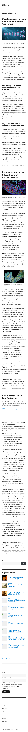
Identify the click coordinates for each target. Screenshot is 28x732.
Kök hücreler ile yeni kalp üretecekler (12, 397)
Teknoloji (4, 708)
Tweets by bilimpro (7, 658)
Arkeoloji (4, 721)
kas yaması (22, 165)
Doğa (3, 711)
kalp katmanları (5, 551)
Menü (23, 5)
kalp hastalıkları (15, 165)
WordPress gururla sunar (12, 729)
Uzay (3, 705)
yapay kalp (8, 553)
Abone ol (6, 691)
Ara (3, 560)
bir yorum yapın (11, 166)
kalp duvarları (15, 550)
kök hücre (4, 166)
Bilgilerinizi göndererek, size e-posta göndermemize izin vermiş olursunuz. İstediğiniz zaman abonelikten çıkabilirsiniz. (12, 685)
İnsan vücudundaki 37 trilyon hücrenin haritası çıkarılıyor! (13, 174)
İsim (5, 672)
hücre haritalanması (16, 388)
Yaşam (4, 718)
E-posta (6, 677)
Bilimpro (5, 5)
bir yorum (15, 553)
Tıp (10, 165)
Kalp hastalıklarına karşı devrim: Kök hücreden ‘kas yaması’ (14, 21)
